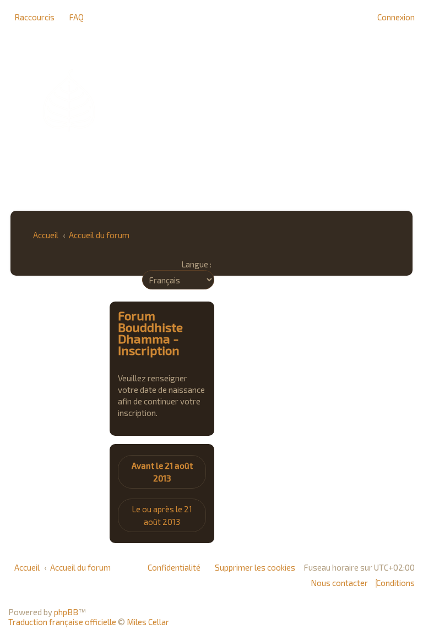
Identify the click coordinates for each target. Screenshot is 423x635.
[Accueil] (212, 100)
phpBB (66, 612)
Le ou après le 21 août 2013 (162, 515)
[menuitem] (73, 17)
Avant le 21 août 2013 (162, 472)
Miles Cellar (148, 622)
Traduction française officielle (62, 622)
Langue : (196, 264)
